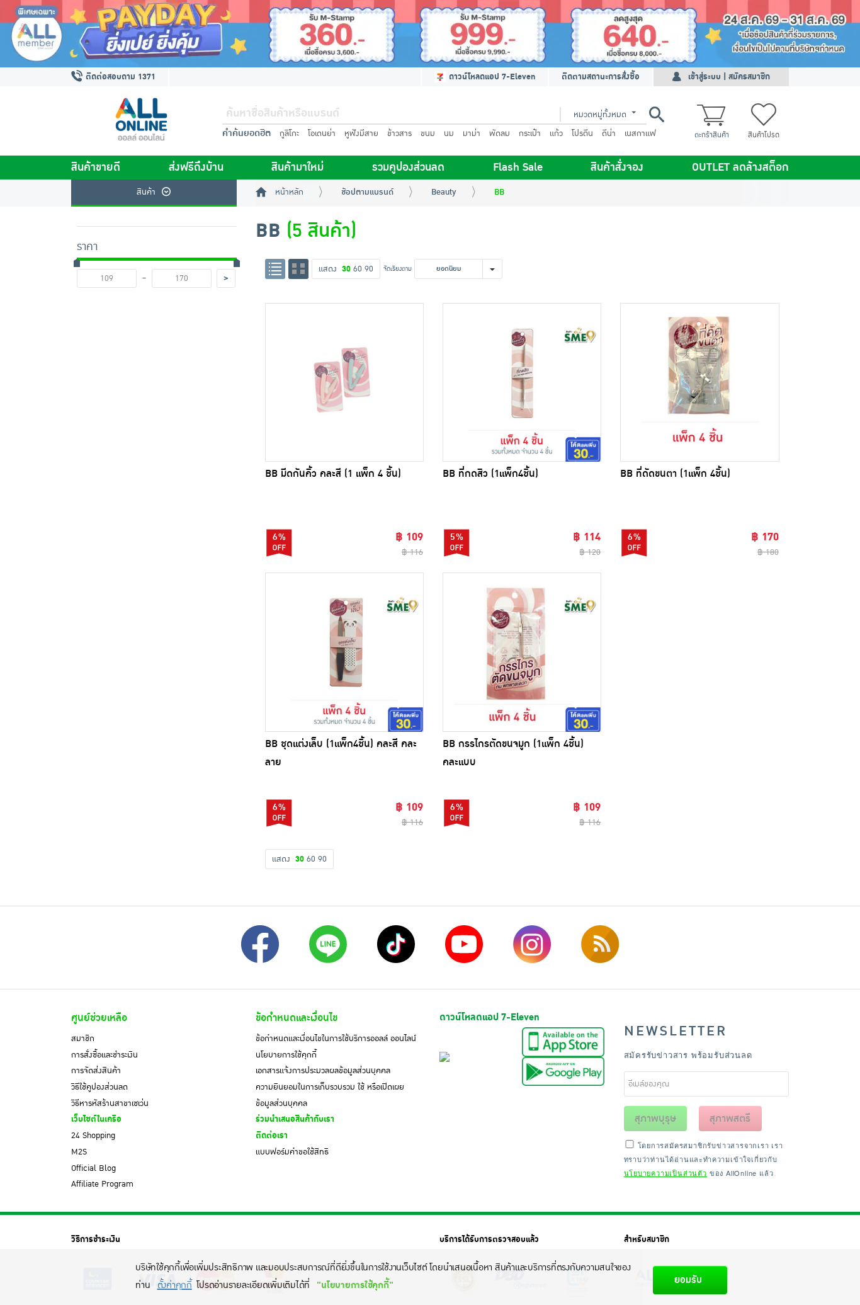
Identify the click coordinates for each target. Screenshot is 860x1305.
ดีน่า (609, 133)
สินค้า (146, 192)
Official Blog (93, 1168)
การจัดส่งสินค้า (96, 1070)
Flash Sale (518, 167)
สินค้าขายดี (95, 167)
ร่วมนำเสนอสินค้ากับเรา (295, 1119)
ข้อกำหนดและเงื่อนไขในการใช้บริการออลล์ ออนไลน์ (336, 1038)
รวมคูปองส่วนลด (408, 167)
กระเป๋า (530, 133)
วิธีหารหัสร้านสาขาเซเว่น (110, 1103)
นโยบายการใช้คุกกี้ (286, 1055)
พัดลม (499, 133)
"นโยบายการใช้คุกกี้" (355, 1285)
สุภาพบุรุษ (655, 1118)
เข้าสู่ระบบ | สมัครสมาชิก (729, 77)
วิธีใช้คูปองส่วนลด (99, 1087)
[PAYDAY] (430, 33)
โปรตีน (582, 133)
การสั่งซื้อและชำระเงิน (104, 1055)
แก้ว (556, 133)
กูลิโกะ (289, 133)
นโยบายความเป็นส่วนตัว (665, 1173)
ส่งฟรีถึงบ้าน (196, 167)
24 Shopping (93, 1135)
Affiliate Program (102, 1184)
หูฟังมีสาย (361, 133)
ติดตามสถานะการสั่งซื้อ (601, 77)
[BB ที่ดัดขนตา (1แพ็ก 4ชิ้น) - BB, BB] (699, 382)
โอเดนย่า (322, 133)
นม (449, 133)
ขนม (428, 133)
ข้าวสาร (399, 133)
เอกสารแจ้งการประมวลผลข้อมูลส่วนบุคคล (323, 1070)
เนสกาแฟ (640, 133)
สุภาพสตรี (730, 1118)
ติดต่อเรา (272, 1135)
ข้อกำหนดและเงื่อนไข (296, 1017)
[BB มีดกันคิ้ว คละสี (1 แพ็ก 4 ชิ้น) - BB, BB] (344, 382)
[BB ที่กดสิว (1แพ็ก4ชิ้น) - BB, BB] (522, 382)
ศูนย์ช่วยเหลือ (99, 1017)
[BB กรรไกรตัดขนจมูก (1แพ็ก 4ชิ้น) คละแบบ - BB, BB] (522, 652)
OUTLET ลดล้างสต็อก (740, 167)
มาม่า (471, 133)
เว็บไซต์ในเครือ (96, 1119)
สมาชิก (82, 1038)
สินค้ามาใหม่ (297, 167)
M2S (79, 1152)
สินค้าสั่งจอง (617, 167)
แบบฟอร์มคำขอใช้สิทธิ (292, 1152)
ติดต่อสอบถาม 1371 (119, 77)
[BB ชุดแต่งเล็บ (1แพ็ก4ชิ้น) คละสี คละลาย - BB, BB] (344, 652)
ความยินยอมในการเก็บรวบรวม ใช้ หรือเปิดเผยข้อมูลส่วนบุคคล (330, 1095)
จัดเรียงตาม (397, 268)
